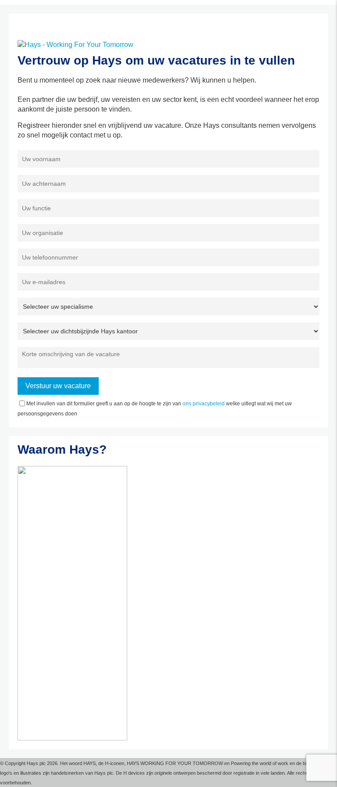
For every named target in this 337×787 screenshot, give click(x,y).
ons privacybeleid (204, 404)
